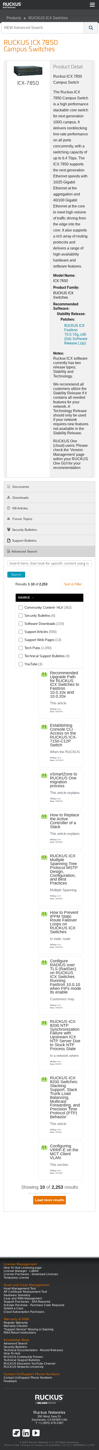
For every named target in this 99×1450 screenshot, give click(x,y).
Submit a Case (13, 1308)
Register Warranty (16, 1322)
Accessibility (53, 1445)
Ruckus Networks (49, 1412)
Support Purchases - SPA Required (27, 1301)
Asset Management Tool (20, 1288)
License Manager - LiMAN (21, 1271)
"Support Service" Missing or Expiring (29, 1329)
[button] (91, 27)
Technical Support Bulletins (22, 1360)
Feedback (10, 1381)
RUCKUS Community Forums (23, 1357)
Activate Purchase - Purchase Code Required (34, 1305)
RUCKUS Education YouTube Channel (29, 1363)
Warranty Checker (16, 1326)
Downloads (20, 497)
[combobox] (42, 27)
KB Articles (20, 508)
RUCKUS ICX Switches (48, 18)
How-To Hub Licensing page (23, 1267)
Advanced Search (24, 551)
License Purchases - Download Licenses (31, 1274)
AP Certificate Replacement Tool (25, 1291)
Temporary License (16, 1277)
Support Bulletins (24, 540)
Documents (20, 487)
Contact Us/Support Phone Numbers (28, 1377)
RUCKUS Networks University (24, 1366)
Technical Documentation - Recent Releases (33, 1350)
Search (16, 574)
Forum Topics (22, 519)
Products (13, 18)
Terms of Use (11, 1445)
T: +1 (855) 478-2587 (49, 1423)
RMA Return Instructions (20, 1332)
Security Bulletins (24, 530)
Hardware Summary (17, 1295)
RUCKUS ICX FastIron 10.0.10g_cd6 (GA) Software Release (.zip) (75, 334)
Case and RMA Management (23, 1298)
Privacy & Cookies (32, 1445)
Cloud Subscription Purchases (24, 1311)
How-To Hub (12, 1353)
